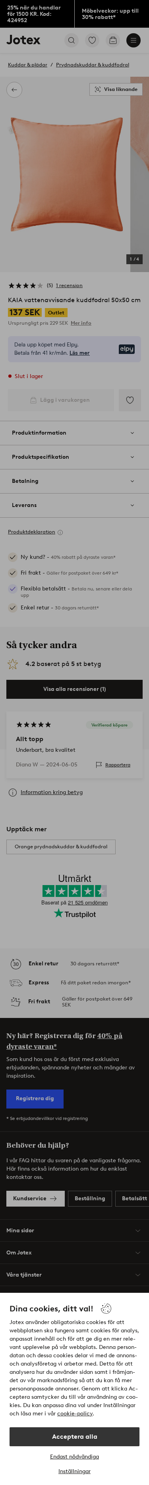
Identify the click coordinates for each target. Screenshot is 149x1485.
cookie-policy (75, 1413)
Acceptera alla (74, 1436)
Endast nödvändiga (74, 1456)
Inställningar (74, 1471)
